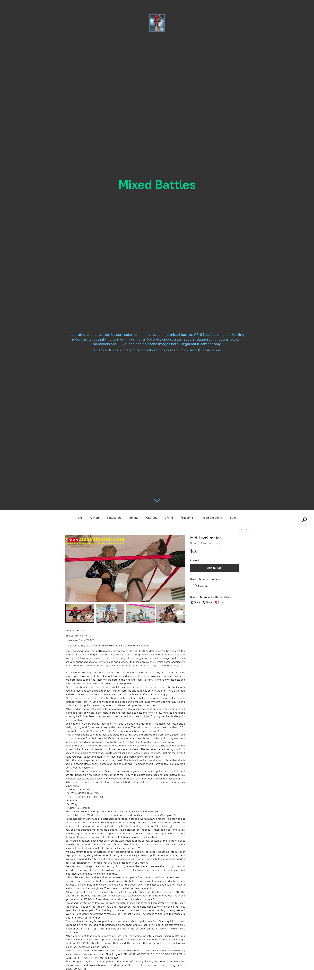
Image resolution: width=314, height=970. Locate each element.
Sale (233, 517)
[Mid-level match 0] (79, 613)
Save (75, 539)
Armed (94, 517)
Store (193, 543)
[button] (201, 586)
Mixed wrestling (211, 517)
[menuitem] (241, 529)
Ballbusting (114, 517)
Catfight (151, 517)
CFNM (169, 517)
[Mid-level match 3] (170, 613)
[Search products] (304, 519)
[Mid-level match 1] (110, 613)
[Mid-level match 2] (140, 613)
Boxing (133, 517)
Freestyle (187, 517)
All (80, 517)
